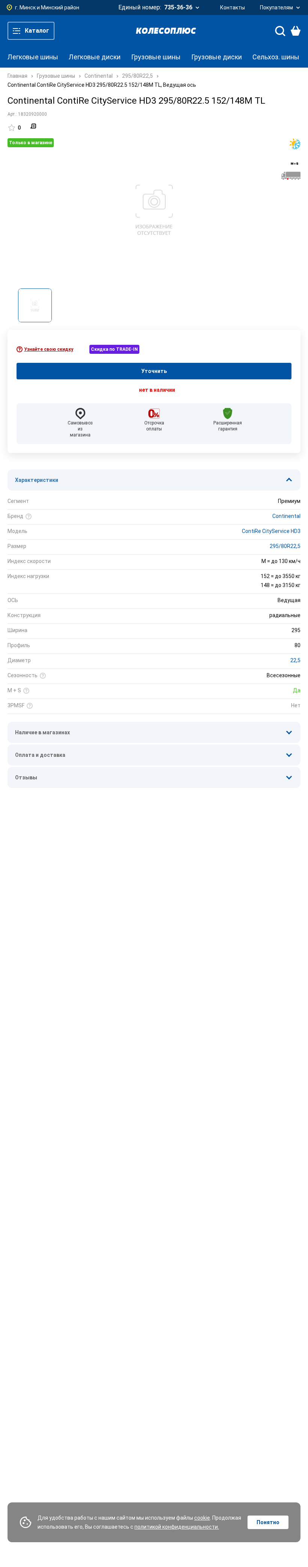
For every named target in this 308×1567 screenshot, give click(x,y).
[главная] (166, 31)
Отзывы (26, 777)
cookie (202, 1518)
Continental (286, 516)
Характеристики (36, 480)
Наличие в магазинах (42, 732)
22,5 (295, 660)
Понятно (268, 1522)
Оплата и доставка (40, 755)
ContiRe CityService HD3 (271, 531)
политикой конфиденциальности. (176, 1527)
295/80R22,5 (285, 546)
